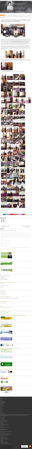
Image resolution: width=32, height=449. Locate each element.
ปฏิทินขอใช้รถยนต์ (2, 277)
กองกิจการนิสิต (2, 426)
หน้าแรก (1, 400)
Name (2, 239)
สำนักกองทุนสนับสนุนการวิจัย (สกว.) (4, 435)
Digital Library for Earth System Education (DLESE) (5, 431)
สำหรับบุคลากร (2, 403)
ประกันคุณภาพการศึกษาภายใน (4, 302)
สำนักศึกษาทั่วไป (2, 423)
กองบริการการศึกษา (2, 425)
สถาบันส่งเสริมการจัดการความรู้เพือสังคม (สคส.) (5, 433)
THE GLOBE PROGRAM (2, 432)
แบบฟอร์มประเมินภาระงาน (3, 291)
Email (2, 241)
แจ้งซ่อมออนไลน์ (2, 286)
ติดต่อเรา (1, 412)
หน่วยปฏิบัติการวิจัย (2, 413)
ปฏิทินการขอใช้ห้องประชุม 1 (3, 278)
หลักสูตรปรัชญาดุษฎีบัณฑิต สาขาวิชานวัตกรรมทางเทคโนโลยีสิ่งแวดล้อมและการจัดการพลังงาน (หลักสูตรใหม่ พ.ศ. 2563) (5, 226)
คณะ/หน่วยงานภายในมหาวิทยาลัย (3, 420)
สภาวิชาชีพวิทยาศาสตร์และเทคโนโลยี (4, 442)
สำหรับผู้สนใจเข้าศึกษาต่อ (3, 402)
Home (0, 16)
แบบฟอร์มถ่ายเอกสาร (3, 292)
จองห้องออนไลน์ (2, 283)
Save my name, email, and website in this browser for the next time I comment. (20, 247)
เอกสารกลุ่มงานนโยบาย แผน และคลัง (4, 312)
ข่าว (0, 407)
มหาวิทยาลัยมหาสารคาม (2, 419)
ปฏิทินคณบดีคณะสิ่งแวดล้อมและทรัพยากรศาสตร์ (6, 275)
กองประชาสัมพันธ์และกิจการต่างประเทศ (4, 424)
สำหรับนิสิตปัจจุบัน (2, 401)
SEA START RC (2, 436)
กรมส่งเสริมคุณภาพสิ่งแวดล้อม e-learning (4, 438)
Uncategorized (3, 16)
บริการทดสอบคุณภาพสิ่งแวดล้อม (4, 285)
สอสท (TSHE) (1, 441)
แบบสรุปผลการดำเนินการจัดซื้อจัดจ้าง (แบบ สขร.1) (6, 307)
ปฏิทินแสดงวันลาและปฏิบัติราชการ (4, 279)
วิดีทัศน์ (1, 409)
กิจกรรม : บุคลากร (2, 408)
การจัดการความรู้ (2, 406)
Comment (2, 231)
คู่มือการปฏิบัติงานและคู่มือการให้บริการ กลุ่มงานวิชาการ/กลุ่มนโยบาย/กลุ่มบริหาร (9, 298)
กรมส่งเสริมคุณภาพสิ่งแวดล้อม (3, 437)
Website (2, 244)
